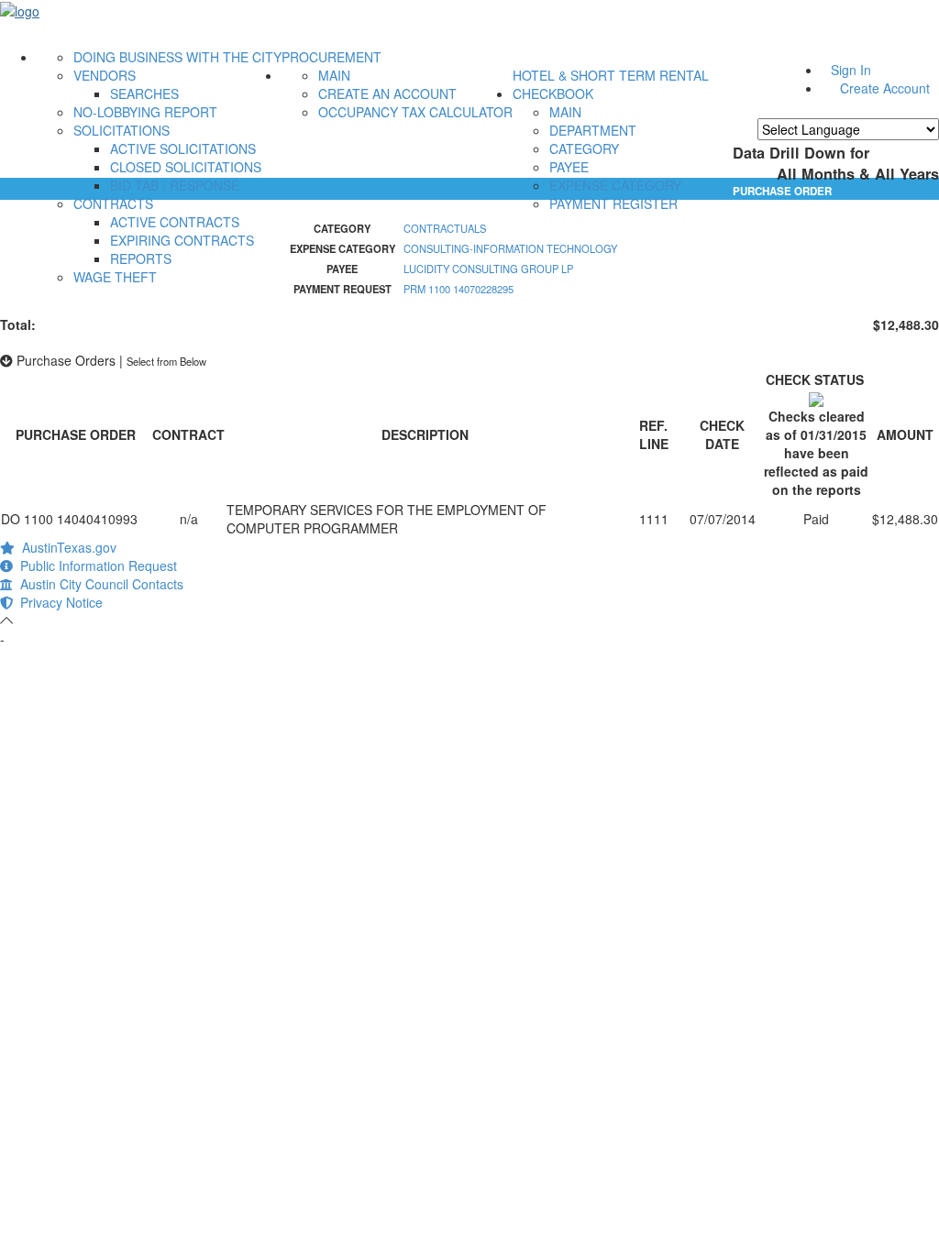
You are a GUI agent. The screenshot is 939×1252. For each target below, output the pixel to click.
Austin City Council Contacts (98, 584)
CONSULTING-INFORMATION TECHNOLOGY (510, 248)
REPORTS (140, 258)
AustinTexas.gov (65, 547)
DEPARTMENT (592, 130)
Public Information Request (95, 565)
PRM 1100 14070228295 (458, 288)
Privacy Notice (58, 602)
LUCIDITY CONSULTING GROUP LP (488, 268)
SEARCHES (144, 93)
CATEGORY (584, 148)
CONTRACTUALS (444, 228)
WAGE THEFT (115, 277)
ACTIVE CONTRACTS (174, 222)
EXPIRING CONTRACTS (182, 240)
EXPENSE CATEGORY (615, 185)
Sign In (851, 69)
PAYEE (569, 167)
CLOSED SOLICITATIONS (185, 167)
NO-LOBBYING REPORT (145, 112)
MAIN (334, 75)
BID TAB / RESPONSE (174, 185)
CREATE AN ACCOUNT (387, 93)
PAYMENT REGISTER (613, 203)
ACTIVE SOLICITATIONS (183, 148)
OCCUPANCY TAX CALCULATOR (415, 112)
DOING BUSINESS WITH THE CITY (177, 57)
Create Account (885, 88)
